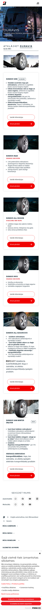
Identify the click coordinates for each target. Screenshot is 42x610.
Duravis (11, 79)
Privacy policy (29, 594)
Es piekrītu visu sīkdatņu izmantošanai (21, 599)
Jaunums (22, 79)
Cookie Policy (5, 584)
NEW (33, 421)
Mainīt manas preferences (10, 594)
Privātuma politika (18, 584)
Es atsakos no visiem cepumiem (21, 604)
